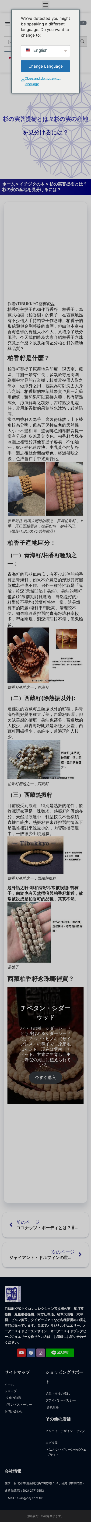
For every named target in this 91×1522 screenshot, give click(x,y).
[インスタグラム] (40, 1353)
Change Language (45, 66)
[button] (45, 5)
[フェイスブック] (31, 1353)
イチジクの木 (32, 183)
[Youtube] (21, 1353)
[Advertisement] (45, 250)
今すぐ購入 (45, 1077)
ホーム (8, 183)
